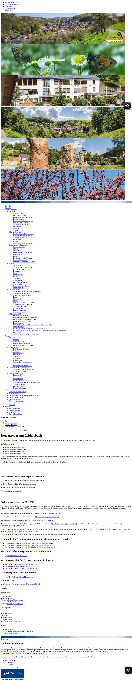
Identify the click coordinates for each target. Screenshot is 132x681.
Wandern (16, 340)
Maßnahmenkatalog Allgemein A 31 (64, 524)
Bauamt (15, 276)
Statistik (10, 663)
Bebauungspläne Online (21, 315)
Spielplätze (16, 356)
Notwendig (11, 660)
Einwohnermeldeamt (20, 282)
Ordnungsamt (17, 280)
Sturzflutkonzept (18, 327)
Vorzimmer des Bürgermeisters (23, 267)
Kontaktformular (14, 408)
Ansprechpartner (14, 410)
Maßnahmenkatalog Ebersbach (15, 453)
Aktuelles (8, 208)
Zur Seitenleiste (10, 8)
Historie (15, 241)
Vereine (15, 301)
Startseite (8, 206)
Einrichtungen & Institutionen (18, 245)
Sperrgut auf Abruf (15, 403)
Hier (2, 462)
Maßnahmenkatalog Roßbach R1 (43, 520)
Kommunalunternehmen (21, 286)
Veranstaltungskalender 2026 (22, 366)
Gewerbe (12, 211)
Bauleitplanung (18, 323)
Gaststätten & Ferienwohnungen (23, 369)
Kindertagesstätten (19, 247)
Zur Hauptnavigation (12, 2)
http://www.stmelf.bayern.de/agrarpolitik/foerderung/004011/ (20, 584)
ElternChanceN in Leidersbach (23, 252)
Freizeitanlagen (14, 347)
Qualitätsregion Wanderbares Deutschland (27, 382)
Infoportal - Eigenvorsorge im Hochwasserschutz (29, 328)
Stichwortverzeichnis (16, 401)
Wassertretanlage (18, 353)
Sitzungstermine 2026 (20, 306)
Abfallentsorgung (14, 399)
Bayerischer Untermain (20, 380)
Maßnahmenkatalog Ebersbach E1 (52, 513)
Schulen (15, 249)
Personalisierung (12, 667)
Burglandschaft (18, 386)
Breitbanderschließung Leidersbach (24, 319)
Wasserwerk (17, 299)
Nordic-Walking (18, 341)
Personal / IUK (18, 275)
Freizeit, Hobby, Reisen (21, 223)
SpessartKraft (17, 377)
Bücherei (16, 256)
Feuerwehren (17, 254)
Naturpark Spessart (19, 388)
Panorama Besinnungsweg (22, 343)
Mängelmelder (13, 393)
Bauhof (15, 297)
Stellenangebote (18, 288)
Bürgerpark (17, 354)
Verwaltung (17, 265)
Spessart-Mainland (19, 384)
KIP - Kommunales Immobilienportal (25, 317)
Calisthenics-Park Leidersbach (23, 362)
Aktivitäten (12, 338)
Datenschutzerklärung (16, 414)
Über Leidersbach (15, 232)
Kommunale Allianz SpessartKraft (24, 302)
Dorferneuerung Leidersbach (22, 321)
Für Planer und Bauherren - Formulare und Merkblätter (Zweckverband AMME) (39, 330)
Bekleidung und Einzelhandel (22, 217)
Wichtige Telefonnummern (17, 392)
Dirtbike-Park (17, 360)
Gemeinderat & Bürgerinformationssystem (27, 291)
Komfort (10, 665)
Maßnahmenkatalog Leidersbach (15, 449)
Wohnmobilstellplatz (20, 371)
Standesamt (17, 278)
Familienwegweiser (19, 310)
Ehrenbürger (17, 239)
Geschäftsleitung (18, 269)
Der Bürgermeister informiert (22, 236)
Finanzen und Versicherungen (23, 221)
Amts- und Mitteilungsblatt (22, 295)
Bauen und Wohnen (19, 215)
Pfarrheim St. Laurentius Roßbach (24, 262)
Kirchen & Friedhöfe (20, 260)
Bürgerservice (9, 390)
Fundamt (12, 405)
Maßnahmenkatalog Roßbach (14, 451)
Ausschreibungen (19, 308)
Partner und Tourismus (16, 373)
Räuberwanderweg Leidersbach (23, 345)
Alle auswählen (19, 679)
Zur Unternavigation (11, 4)
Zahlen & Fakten (18, 237)
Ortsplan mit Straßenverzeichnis (23, 243)
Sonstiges (16, 230)
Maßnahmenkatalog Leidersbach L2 (47, 517)
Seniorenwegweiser (19, 312)
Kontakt (7, 406)
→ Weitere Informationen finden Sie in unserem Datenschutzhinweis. (23, 653)
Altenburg (16, 358)
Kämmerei (16, 271)
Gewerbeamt (17, 284)
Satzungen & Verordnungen (22, 293)
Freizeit (7, 336)
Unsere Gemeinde (11, 210)
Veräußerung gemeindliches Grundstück (26, 334)
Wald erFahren (18, 379)
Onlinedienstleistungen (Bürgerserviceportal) (23, 395)
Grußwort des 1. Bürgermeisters (23, 234)
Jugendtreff (17, 250)
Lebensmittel (17, 226)
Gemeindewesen (14, 289)
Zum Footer (9, 10)
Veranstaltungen (14, 364)
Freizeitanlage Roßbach (21, 349)
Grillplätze (16, 351)
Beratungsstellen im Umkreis (22, 258)
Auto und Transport (19, 213)
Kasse (15, 273)
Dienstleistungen (18, 219)
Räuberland (17, 375)
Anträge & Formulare (16, 397)
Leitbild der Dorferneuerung (30, 462)
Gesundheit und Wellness (21, 224)
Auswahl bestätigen (7, 679)
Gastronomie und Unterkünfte (19, 367)
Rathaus (11, 263)
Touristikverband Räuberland (22, 304)
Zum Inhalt (8, 6)
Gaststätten (16, 228)
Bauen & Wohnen (15, 314)
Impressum (12, 412)
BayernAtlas (17, 332)
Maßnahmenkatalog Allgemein (15, 447)
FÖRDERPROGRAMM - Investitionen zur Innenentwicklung (33, 325)
